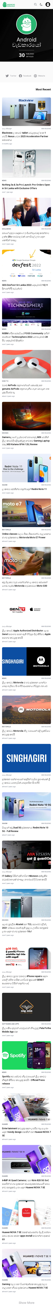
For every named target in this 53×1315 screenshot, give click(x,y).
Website (41, 76)
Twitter (13, 76)
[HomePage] (9, 4)
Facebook (27, 76)
